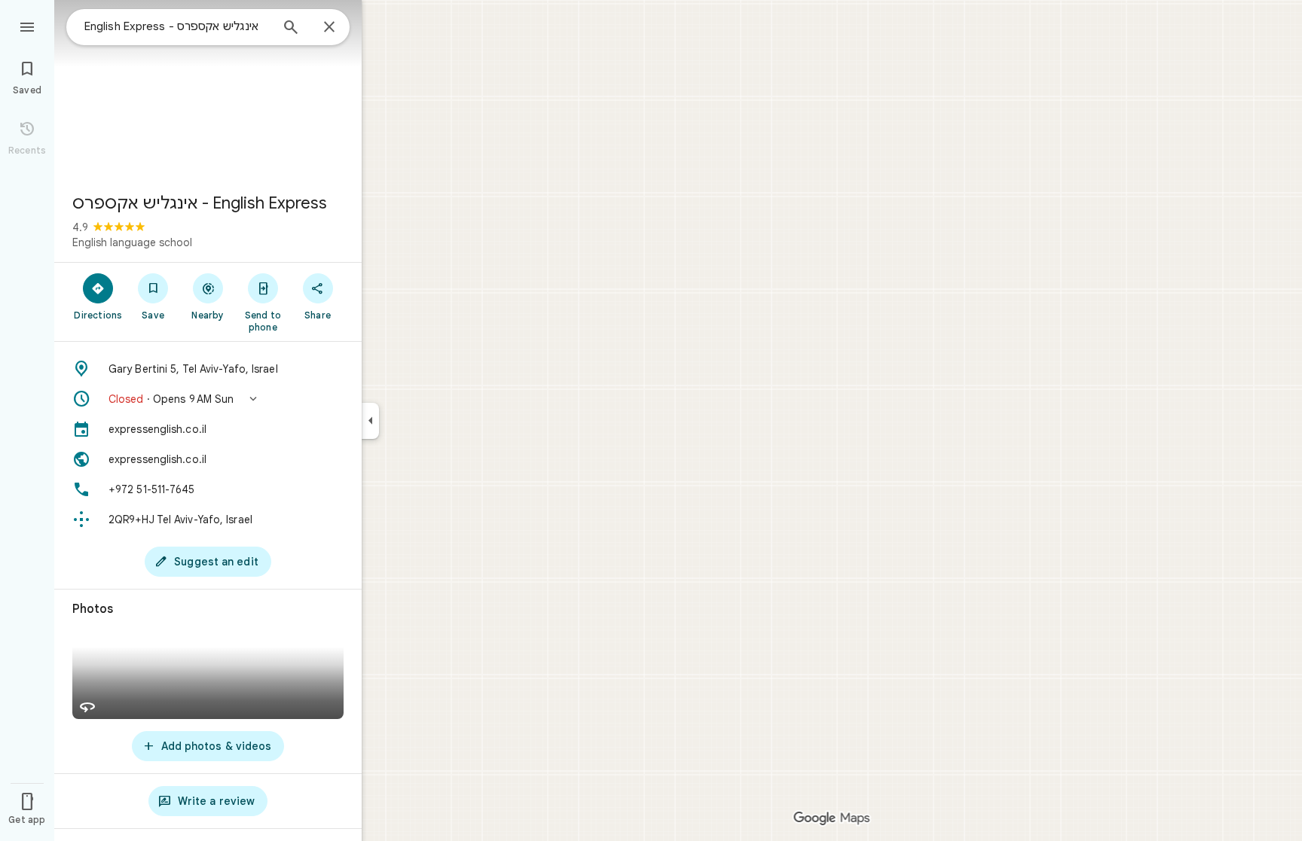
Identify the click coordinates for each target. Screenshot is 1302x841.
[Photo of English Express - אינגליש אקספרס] (208, 90)
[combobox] (177, 26)
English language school (132, 242)
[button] (208, 399)
